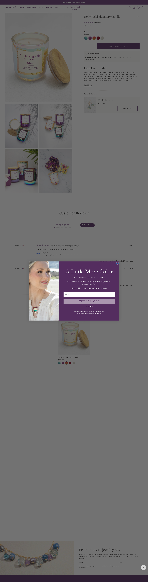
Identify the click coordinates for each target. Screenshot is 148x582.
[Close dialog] (117, 263)
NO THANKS (89, 307)
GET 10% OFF (89, 301)
